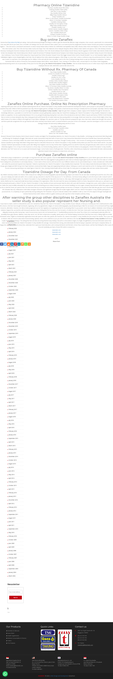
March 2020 (12, 311)
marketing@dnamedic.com (85, 645)
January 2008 (12, 550)
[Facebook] (1, 244)
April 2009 (11, 547)
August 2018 (12, 362)
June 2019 (11, 344)
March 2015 (12, 445)
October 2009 (13, 540)
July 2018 (11, 366)
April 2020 (11, 308)
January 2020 (12, 319)
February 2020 (13, 315)
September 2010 (13, 529)
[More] (29, 244)
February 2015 (13, 449)
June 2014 (11, 471)
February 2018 (13, 377)
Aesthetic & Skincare (13, 631)
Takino (9, 640)
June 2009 (11, 543)
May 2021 (11, 261)
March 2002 (12, 576)
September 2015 (13, 438)
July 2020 (11, 297)
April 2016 (11, 427)
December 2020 (13, 279)
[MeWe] (18, 244)
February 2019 (13, 355)
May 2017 (11, 398)
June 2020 (11, 301)
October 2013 (13, 485)
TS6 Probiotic (11, 643)
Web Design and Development (59, 676)
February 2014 (13, 482)
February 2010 (13, 536)
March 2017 (12, 406)
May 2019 (11, 348)
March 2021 (12, 268)
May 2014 (11, 474)
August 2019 (12, 337)
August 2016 (12, 416)
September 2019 (13, 333)
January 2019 (12, 359)
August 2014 (12, 464)
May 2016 (11, 424)
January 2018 (12, 380)
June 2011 (11, 521)
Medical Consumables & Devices (16, 638)
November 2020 (13, 283)
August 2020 (12, 293)
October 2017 (13, 388)
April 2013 (11, 489)
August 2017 (12, 391)
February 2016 (13, 431)
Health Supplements (13, 636)
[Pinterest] (15, 244)
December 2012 (13, 500)
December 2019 (13, 322)
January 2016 (12, 435)
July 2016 (11, 420)
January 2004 (12, 572)
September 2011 (13, 514)
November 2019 (13, 326)
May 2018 (11, 369)
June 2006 (11, 561)
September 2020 (13, 290)
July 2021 (11, 254)
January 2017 (12, 413)
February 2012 (13, 507)
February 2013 (13, 492)
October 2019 (13, 330)
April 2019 (11, 351)
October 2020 (13, 286)
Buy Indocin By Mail (14, 42)
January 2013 (12, 496)
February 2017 (13, 409)
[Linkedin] (12, 244)
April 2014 (11, 478)
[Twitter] (5, 244)
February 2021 (13, 272)
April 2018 (11, 373)
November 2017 (13, 384)
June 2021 (11, 257)
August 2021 (12, 250)
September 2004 (13, 569)
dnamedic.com (56, 230)
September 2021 (13, 246)
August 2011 (12, 518)
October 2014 (13, 460)
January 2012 (12, 511)
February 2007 (13, 558)
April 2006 (11, 565)
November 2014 (13, 456)
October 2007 (13, 554)
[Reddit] (8, 244)
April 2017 (11, 402)
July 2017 (11, 395)
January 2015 (12, 453)
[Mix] (22, 244)
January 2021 (12, 275)
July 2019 (11, 340)
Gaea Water (10, 633)
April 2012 (11, 503)
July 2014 (11, 467)
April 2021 (11, 264)
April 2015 (11, 442)
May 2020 (11, 304)
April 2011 (11, 525)
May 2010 (11, 532)
